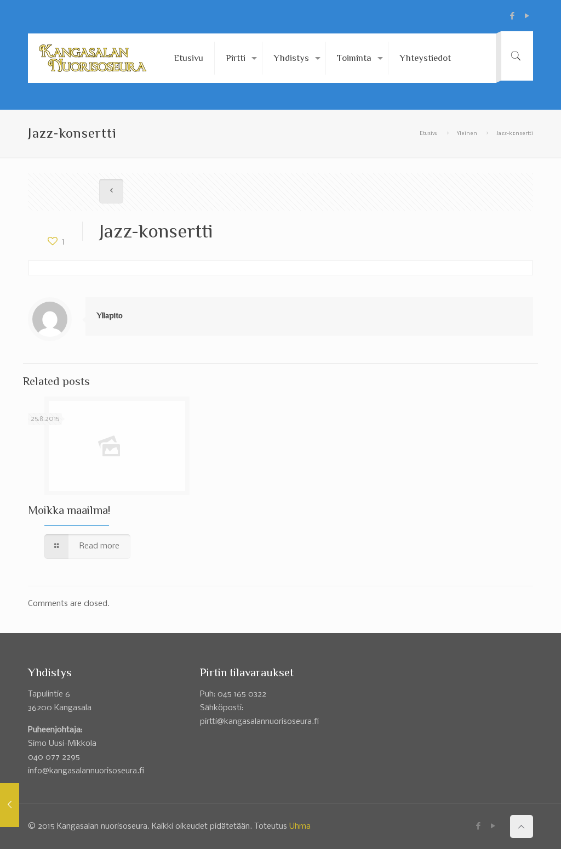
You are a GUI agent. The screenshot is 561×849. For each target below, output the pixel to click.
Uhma (300, 826)
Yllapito (109, 315)
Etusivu (429, 134)
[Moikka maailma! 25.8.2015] (9, 805)
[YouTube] (527, 16)
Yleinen (467, 134)
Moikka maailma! (69, 510)
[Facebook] (512, 16)
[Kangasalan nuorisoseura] (92, 58)
